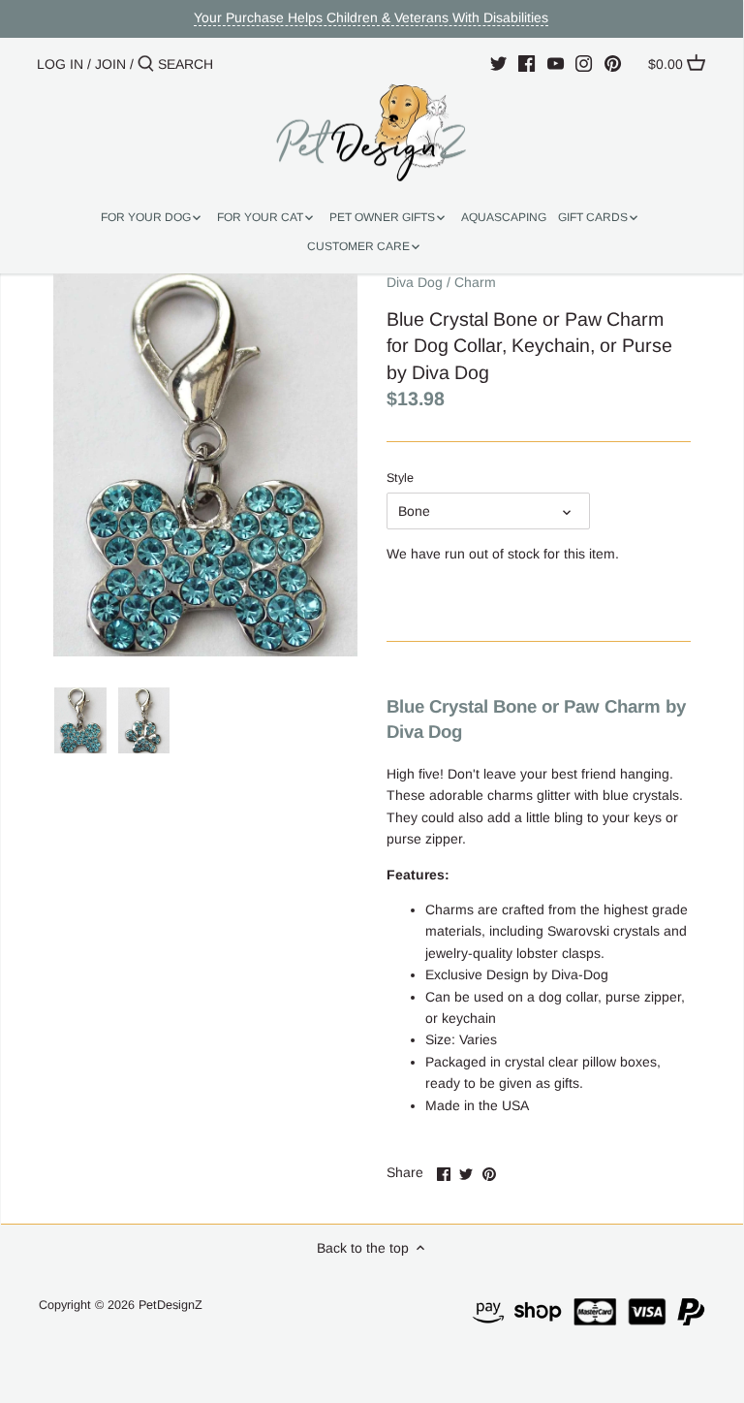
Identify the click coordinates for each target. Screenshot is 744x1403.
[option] (80, 720)
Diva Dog (415, 282)
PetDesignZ (170, 1305)
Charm (475, 282)
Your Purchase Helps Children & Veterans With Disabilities (371, 17)
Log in (60, 64)
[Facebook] (526, 63)
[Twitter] (498, 63)
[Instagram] (583, 63)
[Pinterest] (612, 63)
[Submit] (146, 64)
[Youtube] (555, 63)
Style (400, 478)
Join (110, 64)
